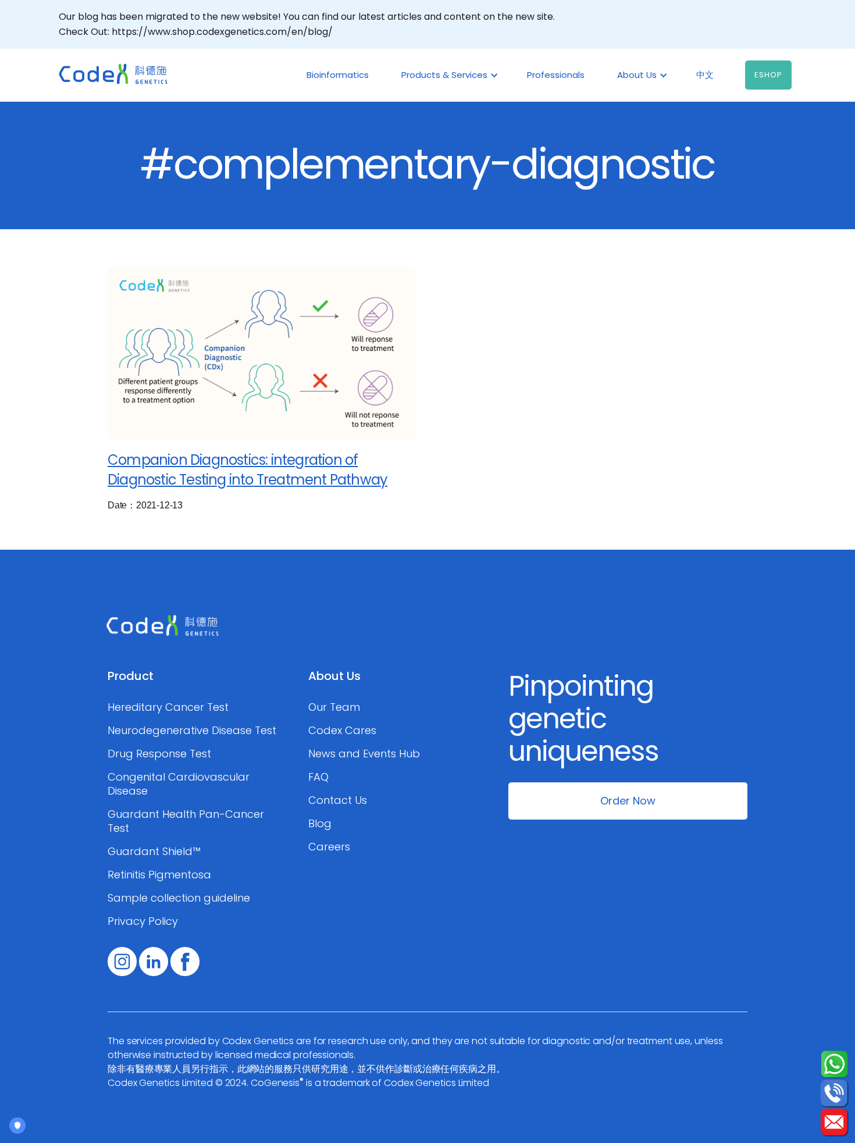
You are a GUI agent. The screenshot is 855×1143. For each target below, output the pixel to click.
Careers (329, 847)
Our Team (334, 707)
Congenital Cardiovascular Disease (179, 784)
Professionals (556, 75)
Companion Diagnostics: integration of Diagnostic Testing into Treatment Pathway (247, 469)
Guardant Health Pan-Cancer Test (186, 821)
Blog (320, 824)
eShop (768, 74)
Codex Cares (342, 731)
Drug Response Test (159, 754)
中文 (705, 75)
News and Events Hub (364, 754)
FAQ (318, 777)
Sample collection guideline (179, 898)
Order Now (628, 800)
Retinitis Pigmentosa (159, 875)
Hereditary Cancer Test (168, 707)
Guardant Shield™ (154, 852)
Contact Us (337, 800)
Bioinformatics (338, 75)
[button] (447, 75)
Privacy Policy (143, 921)
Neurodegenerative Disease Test (192, 731)
